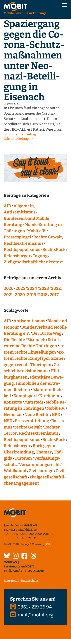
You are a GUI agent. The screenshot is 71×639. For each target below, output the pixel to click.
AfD (7, 206)
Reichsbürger (17, 255)
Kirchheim (50, 395)
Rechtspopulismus (22, 249)
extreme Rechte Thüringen (30, 345)
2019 (31, 294)
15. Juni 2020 (12, 103)
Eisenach (36, 339)
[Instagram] (16, 556)
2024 (32, 288)
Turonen (23, 458)
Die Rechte (14, 339)
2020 (20, 294)
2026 (8, 288)
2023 (44, 288)
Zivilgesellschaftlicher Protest (33, 262)
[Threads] (33, 556)
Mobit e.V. (36, 230)
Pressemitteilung (32, 420)
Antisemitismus (20, 212)
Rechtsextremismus (23, 243)
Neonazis (13, 414)
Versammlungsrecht (39, 464)
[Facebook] (24, 556)
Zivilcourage (41, 470)
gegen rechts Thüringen (27, 364)
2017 (54, 294)
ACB (47, 544)
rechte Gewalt (28, 427)
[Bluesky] (7, 556)
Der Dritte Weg (47, 333)
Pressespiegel (17, 237)
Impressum (11, 580)
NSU (8, 420)
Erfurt (54, 339)
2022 (56, 288)
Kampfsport (25, 395)
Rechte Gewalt (47, 237)
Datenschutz (29, 580)
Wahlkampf (15, 470)
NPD (56, 414)
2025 (20, 288)
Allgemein (23, 206)
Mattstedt (33, 402)
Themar (44, 452)
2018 (43, 294)
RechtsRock (53, 249)
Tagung (40, 255)
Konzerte (13, 402)
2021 (8, 294)
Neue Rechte (37, 414)
